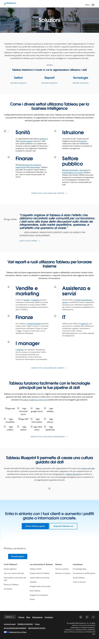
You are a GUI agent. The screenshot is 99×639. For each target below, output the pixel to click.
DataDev (33, 582)
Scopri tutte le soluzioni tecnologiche (48, 437)
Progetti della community (40, 586)
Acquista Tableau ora (63, 526)
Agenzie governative (70, 170)
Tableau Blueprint (73, 474)
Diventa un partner (63, 573)
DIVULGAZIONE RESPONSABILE (15, 628)
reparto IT (84, 323)
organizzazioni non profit (72, 172)
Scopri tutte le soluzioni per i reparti (47, 368)
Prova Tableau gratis (35, 526)
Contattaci (8, 589)
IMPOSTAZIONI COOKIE (36, 628)
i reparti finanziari (34, 323)
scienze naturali (26, 141)
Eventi (32, 599)
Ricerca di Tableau (11, 584)
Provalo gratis (17, 556)
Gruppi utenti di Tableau (40, 573)
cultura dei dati (88, 468)
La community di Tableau (41, 564)
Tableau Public (36, 569)
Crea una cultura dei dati (14, 573)
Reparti (49, 78)
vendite (26, 300)
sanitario (42, 139)
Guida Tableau (79, 578)
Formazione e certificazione (84, 573)
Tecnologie (80, 78)
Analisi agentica (10, 569)
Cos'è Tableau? (10, 564)
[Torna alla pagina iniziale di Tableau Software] (12, 2)
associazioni (84, 170)
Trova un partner (62, 569)
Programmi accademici (39, 595)
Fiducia (21, 617)
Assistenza (77, 564)
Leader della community (39, 578)
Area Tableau (35, 591)
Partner (58, 564)
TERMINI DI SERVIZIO (25, 624)
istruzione (83, 141)
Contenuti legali (9, 624)
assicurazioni (35, 167)
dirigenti (20, 350)
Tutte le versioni (79, 582)
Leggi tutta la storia (28, 241)
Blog (28, 617)
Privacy (37, 624)
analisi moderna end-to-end (35, 399)
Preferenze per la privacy (17, 632)
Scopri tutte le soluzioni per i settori (47, 193)
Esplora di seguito (18, 83)
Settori (18, 78)
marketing (35, 300)
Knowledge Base (79, 569)
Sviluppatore (37, 617)
